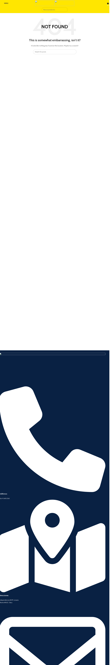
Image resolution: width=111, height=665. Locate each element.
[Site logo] (45, 3)
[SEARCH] (65, 9)
